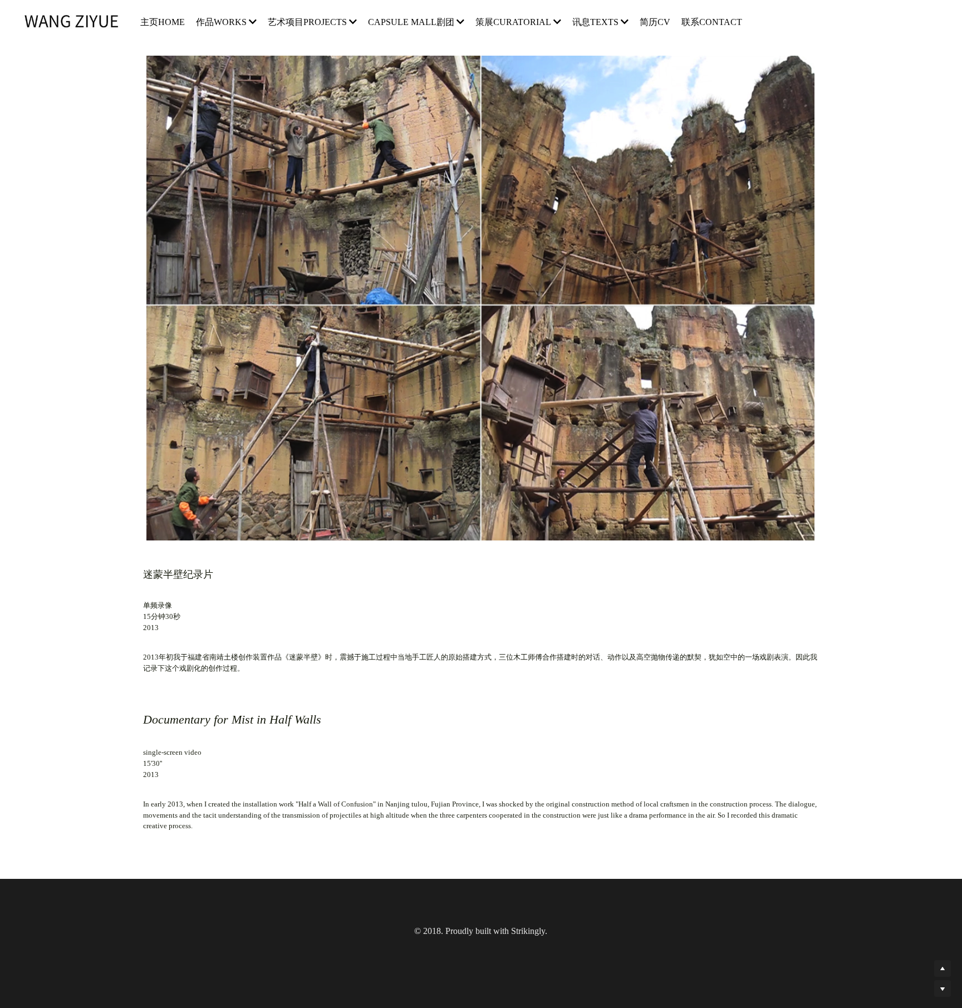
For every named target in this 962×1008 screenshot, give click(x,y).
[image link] (77, 21)
